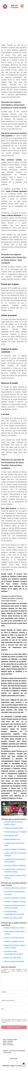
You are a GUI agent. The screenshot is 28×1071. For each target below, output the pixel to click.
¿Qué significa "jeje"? (11, 835)
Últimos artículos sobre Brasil (14, 961)
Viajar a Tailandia (8, 1041)
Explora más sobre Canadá (13, 918)
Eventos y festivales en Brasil (14, 938)
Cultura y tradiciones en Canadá (15, 888)
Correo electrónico (8, 1000)
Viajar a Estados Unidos (10, 1039)
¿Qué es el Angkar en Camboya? (15, 849)
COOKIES (6, 1050)
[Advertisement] (14, 28)
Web (2, 1009)
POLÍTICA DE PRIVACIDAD (17, 1050)
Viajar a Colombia (8, 1044)
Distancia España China (12, 839)
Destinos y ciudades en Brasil (14, 941)
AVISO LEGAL (8, 1052)
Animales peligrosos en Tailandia (15, 832)
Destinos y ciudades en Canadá (14, 901)
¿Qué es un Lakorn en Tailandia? (15, 865)
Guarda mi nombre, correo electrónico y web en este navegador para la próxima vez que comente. (14, 1021)
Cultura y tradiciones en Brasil (14, 928)
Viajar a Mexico (7, 1043)
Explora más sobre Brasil (12, 957)
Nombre (4, 992)
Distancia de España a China (13, 828)
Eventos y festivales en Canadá (14, 898)
